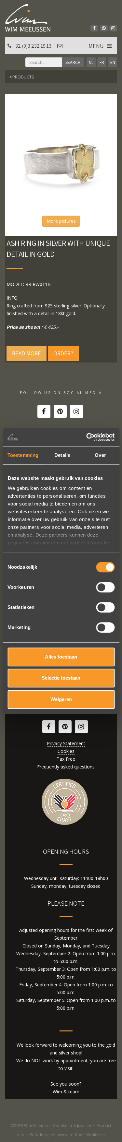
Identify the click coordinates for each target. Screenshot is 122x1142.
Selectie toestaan (61, 678)
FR (102, 62)
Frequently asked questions (66, 767)
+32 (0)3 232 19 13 (32, 45)
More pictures (61, 221)
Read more (26, 353)
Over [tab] (100, 455)
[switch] (105, 587)
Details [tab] (62, 455)
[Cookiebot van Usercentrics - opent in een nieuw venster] (87, 437)
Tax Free (66, 759)
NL (91, 62)
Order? (63, 353)
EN (112, 62)
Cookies (66, 751)
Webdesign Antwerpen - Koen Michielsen (67, 1134)
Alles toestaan (61, 657)
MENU (96, 46)
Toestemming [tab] (22, 455)
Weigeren (61, 699)
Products (22, 77)
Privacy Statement (66, 743)
